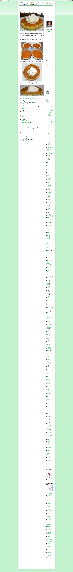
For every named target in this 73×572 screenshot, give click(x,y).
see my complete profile (49, 31)
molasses (48, 341)
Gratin (47, 297)
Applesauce (48, 159)
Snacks (47, 420)
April (48, 133)
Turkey (47, 449)
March (48, 134)
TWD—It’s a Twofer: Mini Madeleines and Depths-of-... (50, 121)
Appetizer (48, 155)
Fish (47, 274)
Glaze (47, 290)
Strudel (47, 431)
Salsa (47, 409)
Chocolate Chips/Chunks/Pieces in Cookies (49, 219)
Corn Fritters (48, 244)
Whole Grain (48, 460)
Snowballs (48, 422)
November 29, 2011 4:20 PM (24, 124)
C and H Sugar (48, 193)
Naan (47, 345)
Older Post (43, 153)
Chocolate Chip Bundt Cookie (50, 215)
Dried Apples (48, 263)
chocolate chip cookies (49, 216)
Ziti (47, 464)
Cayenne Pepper (48, 203)
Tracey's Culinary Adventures (36, 34)
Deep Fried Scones (49, 256)
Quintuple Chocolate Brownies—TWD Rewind (50, 106)
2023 (47, 92)
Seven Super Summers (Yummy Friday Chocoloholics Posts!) (49, 541)
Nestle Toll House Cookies (49, 347)
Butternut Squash (49, 192)
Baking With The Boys (49, 510)
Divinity (47, 259)
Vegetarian (48, 454)
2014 (47, 98)
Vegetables (48, 453)
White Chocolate (48, 459)
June (48, 131)
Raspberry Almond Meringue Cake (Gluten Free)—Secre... (50, 123)
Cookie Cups (48, 234)
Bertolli (47, 171)
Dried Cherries (48, 264)
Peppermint (48, 375)
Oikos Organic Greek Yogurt (50, 356)
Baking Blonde (48, 509)
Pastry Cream (48, 366)
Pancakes (48, 363)
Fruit (47, 279)
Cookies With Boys (49, 516)
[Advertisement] (33, 7)
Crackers (48, 246)
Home (32, 153)
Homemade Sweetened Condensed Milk (49, 309)
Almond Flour (48, 149)
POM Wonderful (48, 383)
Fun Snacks (48, 283)
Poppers (48, 386)
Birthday (48, 172)
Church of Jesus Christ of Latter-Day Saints (49, 493)
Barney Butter (48, 168)
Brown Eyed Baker (49, 512)
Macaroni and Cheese (49, 327)
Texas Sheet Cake (49, 439)
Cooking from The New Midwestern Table (49, 240)
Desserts (48, 257)
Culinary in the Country (49, 518)
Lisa (21, 105)
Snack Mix (48, 419)
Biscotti (48, 173)
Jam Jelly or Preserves (49, 317)
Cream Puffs (48, 249)
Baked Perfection (48, 506)
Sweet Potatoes (48, 436)
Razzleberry (48, 400)
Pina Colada (48, 379)
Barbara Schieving (23, 138)
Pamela (22, 110)
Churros (48, 221)
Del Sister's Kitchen (49, 519)
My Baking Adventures (49, 532)
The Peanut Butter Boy (49, 551)
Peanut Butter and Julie (49, 535)
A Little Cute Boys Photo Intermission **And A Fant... (50, 110)
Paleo (47, 362)
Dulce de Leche (48, 267)
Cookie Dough (48, 235)
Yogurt (47, 463)
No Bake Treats (48, 351)
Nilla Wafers (48, 349)
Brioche (48, 182)
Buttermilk (48, 191)
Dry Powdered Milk (49, 266)
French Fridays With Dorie (49, 276)
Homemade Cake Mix (49, 306)
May (48, 132)
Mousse (48, 342)
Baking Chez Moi (48, 165)
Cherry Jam (48, 208)
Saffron (48, 407)
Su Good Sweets (48, 548)
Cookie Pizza (48, 237)
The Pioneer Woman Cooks (50, 552)
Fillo (47, 273)
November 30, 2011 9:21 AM (24, 140)
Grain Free (48, 294)
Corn (47, 242)
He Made (48, 303)
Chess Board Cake (49, 209)
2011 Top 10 (48, 144)
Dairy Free (48, 254)
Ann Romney (48, 154)
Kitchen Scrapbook (49, 529)
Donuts (47, 261)
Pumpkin (23, 98)
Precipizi (48, 390)
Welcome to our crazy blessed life (25, 122)
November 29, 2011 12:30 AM (24, 103)
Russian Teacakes (49, 405)
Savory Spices (48, 412)
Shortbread (48, 416)
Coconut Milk (48, 229)
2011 (47, 101)
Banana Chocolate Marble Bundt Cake (50, 119)
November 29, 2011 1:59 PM (24, 120)
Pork (47, 387)
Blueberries (48, 178)
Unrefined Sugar (48, 451)
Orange (48, 359)
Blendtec (48, 176)
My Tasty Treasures (49, 533)
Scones (47, 413)
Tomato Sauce (48, 444)
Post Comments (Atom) (25, 154)
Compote (48, 232)
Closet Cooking (48, 513)
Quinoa (48, 396)
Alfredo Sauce (48, 146)
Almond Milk (48, 150)
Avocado (48, 162)
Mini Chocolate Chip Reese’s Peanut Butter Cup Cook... (50, 112)
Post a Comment (22, 141)
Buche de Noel (48, 185)
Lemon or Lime (48, 321)
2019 (47, 94)
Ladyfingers (48, 320)
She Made (48, 415)
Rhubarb (48, 402)
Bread (47, 181)
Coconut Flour (48, 228)
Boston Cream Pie (49, 179)
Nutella (47, 353)
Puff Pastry (48, 392)
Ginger (47, 287)
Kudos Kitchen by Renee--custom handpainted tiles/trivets (49, 496)
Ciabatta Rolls (48, 222)
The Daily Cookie (48, 441)
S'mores (48, 406)
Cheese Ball (48, 205)
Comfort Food (48, 231)
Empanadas (48, 270)
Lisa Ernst (22, 114)
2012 (47, 100)
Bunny (22, 118)
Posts (48, 64)
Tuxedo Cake (48, 450)
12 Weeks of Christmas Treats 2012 (49, 143)
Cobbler (48, 226)
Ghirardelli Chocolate (49, 286)
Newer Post (21, 153)
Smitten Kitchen (48, 544)
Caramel (48, 199)
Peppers (48, 376)
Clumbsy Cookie (48, 514)
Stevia (47, 428)
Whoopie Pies (48, 461)
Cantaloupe (48, 198)
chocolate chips (48, 217)
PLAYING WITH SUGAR (49, 538)
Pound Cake (48, 389)
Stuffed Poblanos (49, 432)
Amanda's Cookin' (49, 503)
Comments (48, 65)
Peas (47, 372)
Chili (47, 212)
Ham (47, 300)
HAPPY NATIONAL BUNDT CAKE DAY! (50, 114)
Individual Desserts (49, 315)
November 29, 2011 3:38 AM (24, 108)
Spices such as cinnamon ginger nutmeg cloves (29, 98)
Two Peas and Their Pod (49, 555)
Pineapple (48, 380)
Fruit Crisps (48, 280)
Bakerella (48, 507)
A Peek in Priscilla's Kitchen (50, 502)
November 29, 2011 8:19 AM (24, 116)
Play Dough (48, 382)
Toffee (47, 443)
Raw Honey (48, 399)
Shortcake (48, 417)
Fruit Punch (48, 281)
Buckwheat (48, 186)
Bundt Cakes (48, 188)
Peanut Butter (48, 368)
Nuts (47, 354)
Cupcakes (48, 253)
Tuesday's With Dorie (37, 98)
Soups (47, 423)
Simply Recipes (48, 543)
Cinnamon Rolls (48, 225)
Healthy (48, 304)
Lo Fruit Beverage (49, 323)
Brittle (47, 183)
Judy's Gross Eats (28, 83)
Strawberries (48, 429)
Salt (47, 410)
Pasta (47, 365)
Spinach (48, 426)
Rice (47, 403)
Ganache (48, 284)
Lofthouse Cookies (49, 324)
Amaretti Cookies (49, 152)
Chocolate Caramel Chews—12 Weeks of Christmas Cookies (50, 125)
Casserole (48, 202)
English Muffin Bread (49, 271)
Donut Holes (48, 260)
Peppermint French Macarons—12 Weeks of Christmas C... (50, 108)
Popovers (48, 385)
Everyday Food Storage (49, 494)
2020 (47, 93)
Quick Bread (48, 395)
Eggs (47, 269)
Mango (47, 331)
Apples (47, 158)
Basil (47, 169)
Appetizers (48, 156)
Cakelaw (22, 101)
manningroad (48, 530)
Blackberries (48, 175)
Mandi (47, 330)
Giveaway (48, 289)
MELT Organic (48, 334)
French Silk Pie (48, 277)
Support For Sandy (49, 435)
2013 (47, 99)
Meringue (48, 335)
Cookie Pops (48, 238)
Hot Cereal (48, 312)
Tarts (34, 98)
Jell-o (47, 318)
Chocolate (48, 214)
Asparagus (48, 161)
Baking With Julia (48, 166)
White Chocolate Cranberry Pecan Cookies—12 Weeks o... (50, 118)
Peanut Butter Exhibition (49, 370)
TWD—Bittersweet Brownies (49, 115)
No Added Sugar (48, 350)
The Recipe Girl (48, 553)
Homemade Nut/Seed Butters (50, 307)
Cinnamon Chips (48, 224)
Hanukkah (48, 301)
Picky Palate (48, 537)
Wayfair (48, 457)
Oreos (47, 360)
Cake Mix (48, 195)
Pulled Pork (48, 393)
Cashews (48, 201)
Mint (47, 340)
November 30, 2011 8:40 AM (24, 136)
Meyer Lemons (48, 338)
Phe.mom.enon (48, 536)
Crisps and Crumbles (49, 250)
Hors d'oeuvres (48, 311)
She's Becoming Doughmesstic (48, 542)
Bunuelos (48, 189)
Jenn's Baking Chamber (49, 526)
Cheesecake (48, 206)
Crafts (47, 247)
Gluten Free (48, 291)
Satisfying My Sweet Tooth (49, 539)
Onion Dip (48, 358)
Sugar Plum (48, 549)
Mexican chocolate (49, 337)
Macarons (48, 328)
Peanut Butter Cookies (49, 369)
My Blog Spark (48, 344)
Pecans (47, 373)
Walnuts (48, 456)
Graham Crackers (49, 293)
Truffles (48, 446)
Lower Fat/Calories (49, 325)
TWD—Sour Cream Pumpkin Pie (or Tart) (50, 104)
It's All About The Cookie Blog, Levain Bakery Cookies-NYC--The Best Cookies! (50, 525)
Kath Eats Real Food (49, 528)
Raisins (47, 397)
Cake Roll (48, 196)
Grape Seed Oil (48, 296)
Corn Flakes (48, 243)
